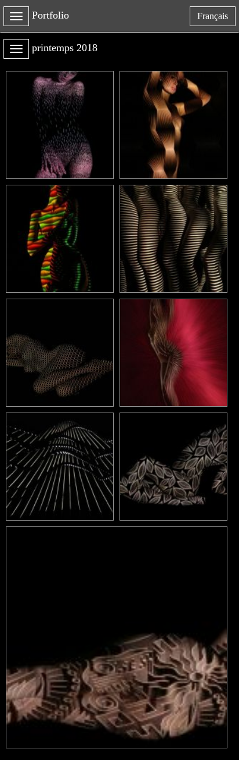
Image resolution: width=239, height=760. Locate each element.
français (216, 18)
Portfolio (50, 15)
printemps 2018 (64, 47)
